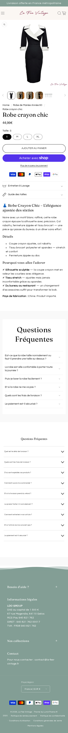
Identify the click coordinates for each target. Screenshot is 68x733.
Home (6, 105)
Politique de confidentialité (52, 716)
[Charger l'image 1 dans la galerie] (11, 95)
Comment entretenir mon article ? (18, 514)
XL (38, 137)
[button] (3, 13)
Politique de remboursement (24, 716)
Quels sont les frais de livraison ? (17, 462)
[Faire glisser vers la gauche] (3, 95)
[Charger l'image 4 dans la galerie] (39, 95)
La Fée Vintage (25, 712)
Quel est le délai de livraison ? (16, 451)
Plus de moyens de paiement (34, 166)
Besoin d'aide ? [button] (18, 587)
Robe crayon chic (12, 109)
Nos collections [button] (18, 641)
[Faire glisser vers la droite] (65, 95)
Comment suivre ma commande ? (18, 483)
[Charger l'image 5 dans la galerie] (48, 95)
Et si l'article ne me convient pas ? (18, 525)
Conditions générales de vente (47, 721)
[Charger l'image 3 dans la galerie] (30, 95)
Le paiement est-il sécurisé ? (16, 535)
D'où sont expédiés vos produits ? (17, 472)
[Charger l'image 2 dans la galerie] (20, 95)
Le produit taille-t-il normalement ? (18, 504)
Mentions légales (35, 726)
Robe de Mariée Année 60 (27, 105)
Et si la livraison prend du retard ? (17, 493)
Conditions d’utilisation (19, 721)
